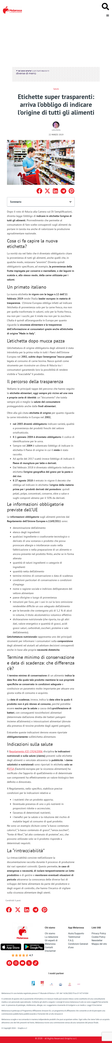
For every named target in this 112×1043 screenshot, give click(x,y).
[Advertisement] (56, 41)
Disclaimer (50, 951)
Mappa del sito (99, 944)
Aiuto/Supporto (76, 933)
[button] (39, 191)
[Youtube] (22, 963)
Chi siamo (50, 933)
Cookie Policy (98, 937)
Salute (56, 89)
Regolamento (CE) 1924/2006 (26, 751)
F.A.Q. (71, 940)
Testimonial (74, 937)
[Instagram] (16, 963)
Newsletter (97, 940)
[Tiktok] (35, 963)
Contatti (49, 947)
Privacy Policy (99, 933)
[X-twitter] (29, 963)
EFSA (11, 768)
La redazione (51, 937)
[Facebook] (9, 963)
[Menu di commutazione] (107, 15)
